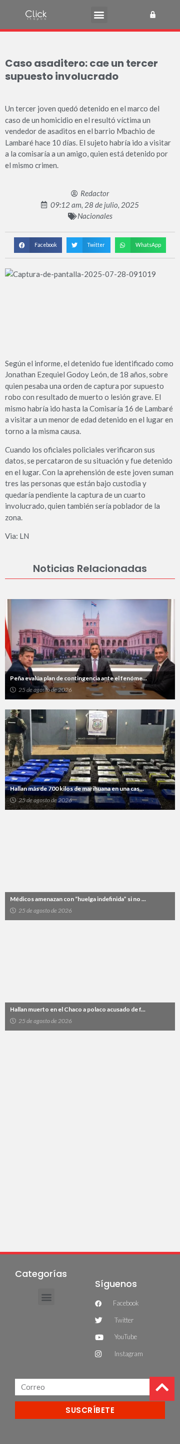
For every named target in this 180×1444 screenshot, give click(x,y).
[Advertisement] (90, 1136)
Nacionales (95, 215)
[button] (99, 15)
